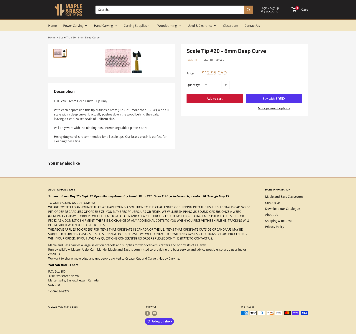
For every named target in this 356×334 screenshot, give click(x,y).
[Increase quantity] (226, 85)
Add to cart (214, 98)
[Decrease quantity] (206, 85)
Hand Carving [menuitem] (103, 26)
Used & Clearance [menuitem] (200, 26)
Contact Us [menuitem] (252, 26)
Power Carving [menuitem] (73, 26)
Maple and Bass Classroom (284, 197)
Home (51, 37)
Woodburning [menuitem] (167, 26)
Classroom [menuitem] (230, 26)
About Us (271, 215)
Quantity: (193, 85)
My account (269, 11)
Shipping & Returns (278, 221)
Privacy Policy (274, 227)
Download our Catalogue (282, 209)
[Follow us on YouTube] (154, 313)
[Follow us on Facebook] (147, 313)
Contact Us (273, 203)
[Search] (248, 10)
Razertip (192, 59)
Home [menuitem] (52, 26)
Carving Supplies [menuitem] (135, 26)
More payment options (274, 108)
